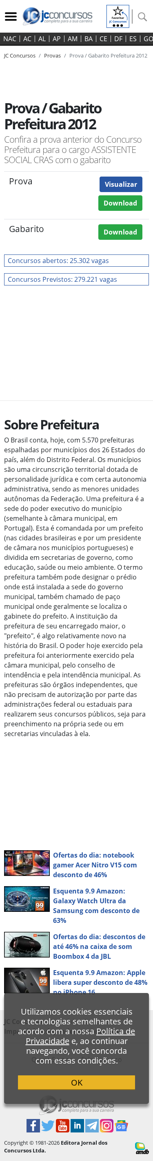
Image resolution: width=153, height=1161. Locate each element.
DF (118, 38)
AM (73, 38)
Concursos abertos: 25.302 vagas (58, 260)
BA (88, 38)
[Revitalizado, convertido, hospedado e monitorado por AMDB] (142, 1147)
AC (27, 38)
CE (103, 38)
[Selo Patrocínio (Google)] (118, 15)
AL (42, 38)
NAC (9, 38)
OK (76, 1082)
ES (133, 38)
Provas (52, 55)
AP (57, 38)
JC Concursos (19, 55)
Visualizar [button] (121, 184)
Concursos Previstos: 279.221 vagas (62, 279)
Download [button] (120, 203)
